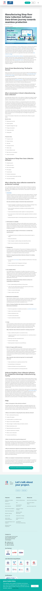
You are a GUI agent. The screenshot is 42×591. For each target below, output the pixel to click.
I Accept (34, 586)
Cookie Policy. (15, 588)
